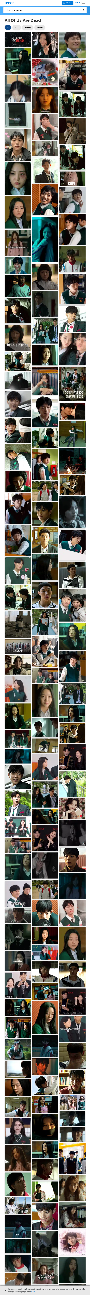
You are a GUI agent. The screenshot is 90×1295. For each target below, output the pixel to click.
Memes (40, 27)
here (33, 1292)
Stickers (27, 27)
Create (69, 3)
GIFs (16, 27)
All (8, 27)
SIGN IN (77, 3)
